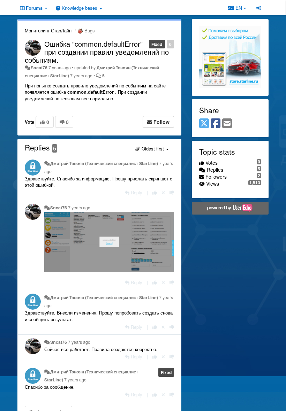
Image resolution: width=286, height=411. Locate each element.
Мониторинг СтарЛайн (48, 30)
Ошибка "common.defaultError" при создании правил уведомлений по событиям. (97, 52)
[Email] (227, 124)
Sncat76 (39, 67)
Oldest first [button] (152, 148)
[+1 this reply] (154, 192)
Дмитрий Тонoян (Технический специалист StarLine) (104, 163)
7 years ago (79, 207)
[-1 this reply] (172, 192)
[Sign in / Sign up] (259, 8)
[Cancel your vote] (163, 192)
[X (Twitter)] (204, 124)
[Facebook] (215, 124)
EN (238, 7)
